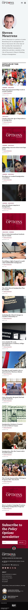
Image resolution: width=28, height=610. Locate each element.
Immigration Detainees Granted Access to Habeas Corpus (12, 425)
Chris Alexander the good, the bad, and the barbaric (13, 398)
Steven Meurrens (8, 93)
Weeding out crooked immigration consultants (13, 177)
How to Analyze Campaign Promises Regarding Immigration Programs (13, 505)
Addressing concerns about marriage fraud (14, 148)
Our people (5, 581)
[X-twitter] (13, 568)
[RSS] (15, 568)
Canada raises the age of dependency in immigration (14, 119)
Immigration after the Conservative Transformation (13, 452)
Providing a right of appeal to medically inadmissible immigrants (13, 261)
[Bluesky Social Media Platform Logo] (5, 568)
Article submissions (7, 576)
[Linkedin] (3, 568)
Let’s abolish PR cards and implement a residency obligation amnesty (13, 343)
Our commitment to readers (9, 574)
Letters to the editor (7, 578)
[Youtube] (8, 568)
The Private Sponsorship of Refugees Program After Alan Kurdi (14, 478)
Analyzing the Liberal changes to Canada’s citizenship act (12, 315)
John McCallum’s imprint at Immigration (11, 206)
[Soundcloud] (10, 568)
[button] (14, 514)
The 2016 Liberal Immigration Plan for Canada (13, 288)
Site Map (23, 585)
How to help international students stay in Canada (13, 234)
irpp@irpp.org (15, 564)
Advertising (5, 579)
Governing (5, 87)
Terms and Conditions (15, 585)
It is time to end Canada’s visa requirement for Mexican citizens (12, 371)
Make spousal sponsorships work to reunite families (13, 90)
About (4, 572)
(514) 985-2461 (6, 564)
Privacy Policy (5, 585)
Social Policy (11, 87)
